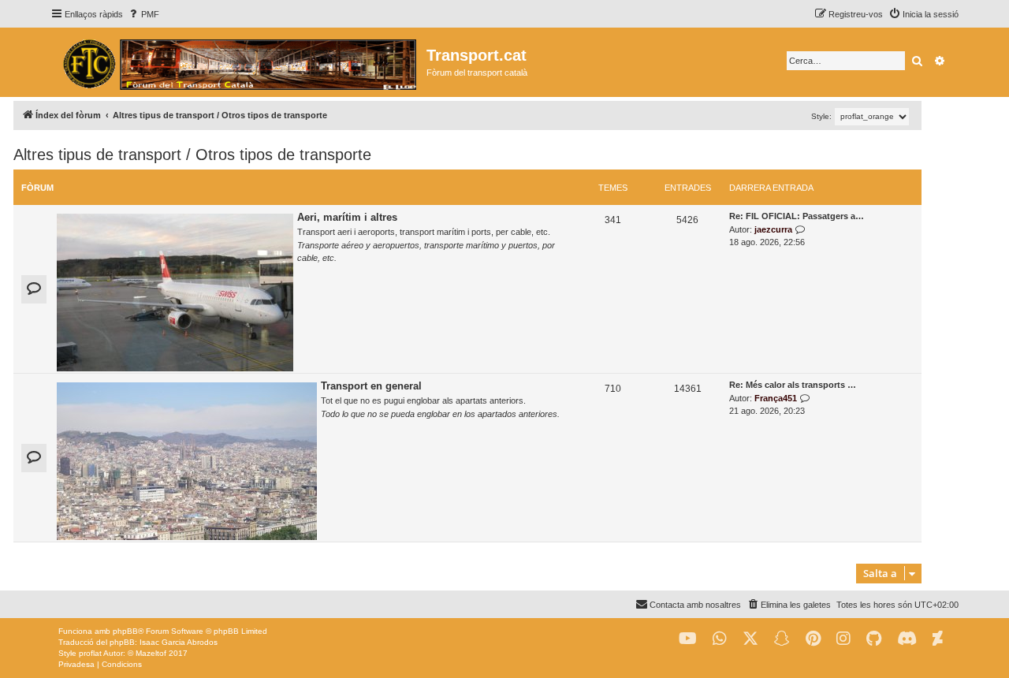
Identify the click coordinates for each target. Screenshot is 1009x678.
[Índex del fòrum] (238, 62)
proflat (90, 653)
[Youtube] (688, 639)
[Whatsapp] (720, 639)
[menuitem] (143, 14)
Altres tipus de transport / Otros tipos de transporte (192, 154)
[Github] (873, 639)
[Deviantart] (938, 639)
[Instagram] (843, 639)
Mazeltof (151, 653)
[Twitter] (750, 639)
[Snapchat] (782, 639)
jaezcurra (773, 229)
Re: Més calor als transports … (792, 384)
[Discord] (907, 639)
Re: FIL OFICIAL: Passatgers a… (796, 216)
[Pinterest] (813, 639)
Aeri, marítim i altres (347, 217)
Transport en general (371, 386)
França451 (775, 398)
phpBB (125, 631)
